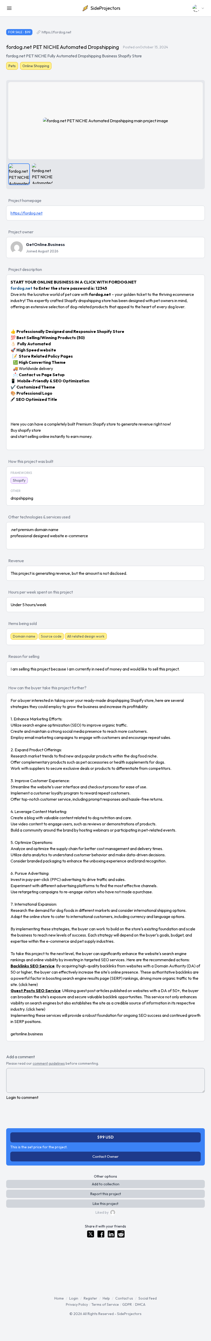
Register (90, 1298)
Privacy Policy (77, 1304)
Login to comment (22, 1097)
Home (59, 1298)
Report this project (105, 1194)
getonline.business (27, 1033)
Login (73, 1298)
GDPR (127, 1304)
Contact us (124, 1298)
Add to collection (105, 1184)
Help (106, 1298)
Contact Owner (105, 1156)
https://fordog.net (56, 32)
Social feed (147, 1298)
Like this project (105, 1203)
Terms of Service (105, 1304)
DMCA (140, 1304)
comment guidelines (49, 1063)
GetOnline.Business (45, 244)
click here (28, 984)
